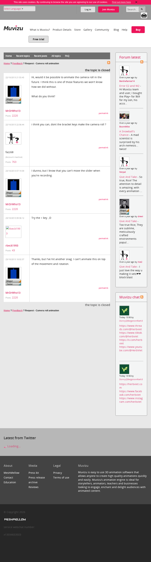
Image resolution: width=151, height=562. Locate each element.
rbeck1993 (12, 245)
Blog (116, 29)
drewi (140, 216)
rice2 (140, 262)
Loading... (14, 446)
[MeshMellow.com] (15, 519)
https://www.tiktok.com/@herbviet (131, 334)
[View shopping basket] (144, 15)
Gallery (87, 29)
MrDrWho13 (13, 111)
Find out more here (121, 2)
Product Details (62, 29)
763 (14, 162)
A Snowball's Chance (127, 133)
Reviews (33, 487)
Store (77, 29)
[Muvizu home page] (13, 27)
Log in (88, 9)
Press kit (34, 472)
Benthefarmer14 (127, 81)
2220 (15, 115)
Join (108, 9)
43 (13, 250)
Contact (8, 477)
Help (124, 29)
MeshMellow (11, 472)
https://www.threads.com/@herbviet (130, 327)
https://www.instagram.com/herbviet (131, 399)
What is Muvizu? (40, 29)
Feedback (17, 63)
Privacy (57, 472)
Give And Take (128, 177)
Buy (138, 29)
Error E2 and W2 (129, 86)
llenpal (122, 172)
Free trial (38, 39)
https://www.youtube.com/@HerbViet (130, 348)
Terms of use (61, 477)
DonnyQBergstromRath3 (131, 321)
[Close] (136, 2)
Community (102, 29)
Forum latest (130, 57)
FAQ (67, 55)
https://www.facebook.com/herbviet (130, 392)
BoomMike (124, 126)
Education (10, 482)
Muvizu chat (129, 297)
